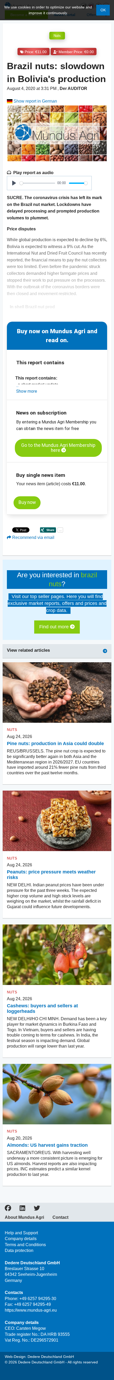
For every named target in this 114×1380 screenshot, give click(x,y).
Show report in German (34, 101)
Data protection (19, 1250)
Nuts (57, 36)
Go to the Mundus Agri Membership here (58, 448)
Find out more (54, 626)
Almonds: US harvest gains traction (47, 1145)
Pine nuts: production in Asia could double (55, 743)
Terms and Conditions (25, 1244)
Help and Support (21, 1233)
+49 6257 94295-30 (37, 1298)
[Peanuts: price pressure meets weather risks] (57, 821)
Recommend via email (32, 537)
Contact (60, 1217)
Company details (21, 1238)
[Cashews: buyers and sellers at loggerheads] (57, 954)
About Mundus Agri (24, 1217)
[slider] (37, 183)
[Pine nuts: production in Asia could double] (57, 692)
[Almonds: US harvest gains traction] (57, 1094)
